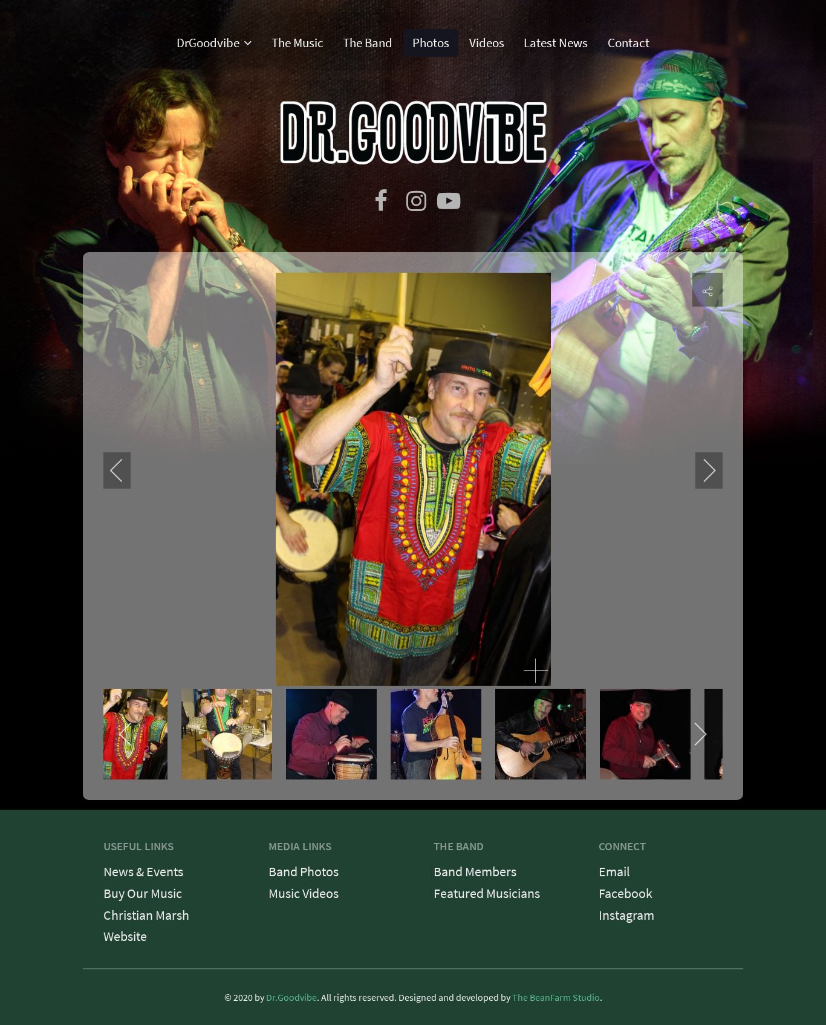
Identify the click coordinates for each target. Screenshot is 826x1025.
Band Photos (303, 871)
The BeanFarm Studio (556, 997)
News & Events (143, 871)
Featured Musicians (487, 893)
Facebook (625, 893)
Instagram (626, 914)
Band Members (475, 871)
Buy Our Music (142, 893)
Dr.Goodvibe (291, 997)
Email (614, 871)
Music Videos (303, 893)
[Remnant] (413, 129)
